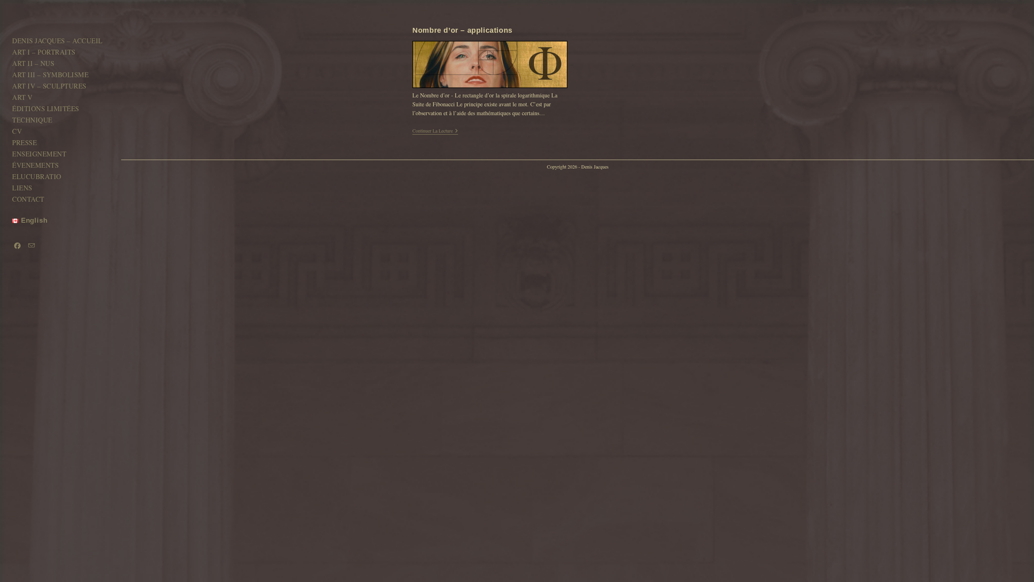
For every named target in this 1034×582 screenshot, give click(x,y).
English (33, 220)
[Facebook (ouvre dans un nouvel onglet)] (17, 245)
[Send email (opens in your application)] (31, 245)
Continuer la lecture (435, 131)
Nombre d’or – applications (462, 30)
